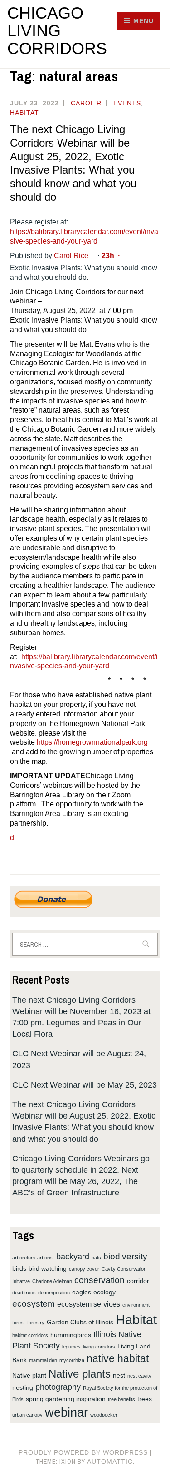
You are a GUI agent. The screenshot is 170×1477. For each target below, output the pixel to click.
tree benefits (121, 1399)
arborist (45, 1257)
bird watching (48, 1268)
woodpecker (103, 1414)
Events (127, 103)
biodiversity (125, 1256)
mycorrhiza (71, 1360)
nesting (22, 1387)
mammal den (43, 1360)
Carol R (86, 103)
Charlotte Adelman (52, 1281)
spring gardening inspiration (66, 1398)
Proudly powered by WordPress (83, 1452)
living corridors (99, 1346)
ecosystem (33, 1303)
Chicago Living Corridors (57, 31)
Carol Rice (71, 255)
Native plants (80, 1374)
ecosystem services (88, 1304)
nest (119, 1375)
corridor (138, 1280)
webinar (66, 1412)
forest (18, 1322)
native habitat (118, 1358)
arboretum (23, 1257)
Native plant (29, 1375)
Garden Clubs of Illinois (80, 1322)
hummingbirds (70, 1334)
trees (144, 1398)
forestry (35, 1322)
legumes (71, 1346)
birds (19, 1268)
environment (136, 1305)
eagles (81, 1292)
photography (58, 1387)
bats (96, 1257)
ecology (104, 1292)
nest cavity (139, 1375)
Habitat (24, 112)
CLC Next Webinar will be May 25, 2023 (84, 1084)
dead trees (24, 1292)
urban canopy (27, 1414)
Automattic (110, 1461)
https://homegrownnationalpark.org (92, 742)
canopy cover (84, 1269)
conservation (99, 1280)
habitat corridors (30, 1335)
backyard (72, 1256)
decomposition (54, 1292)
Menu (143, 21)
